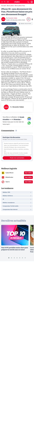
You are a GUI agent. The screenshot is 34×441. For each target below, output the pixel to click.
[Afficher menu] (2, 1)
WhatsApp (17, 119)
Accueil (3, 5)
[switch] (28, 2)
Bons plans (10, 5)
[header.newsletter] (8, 2)
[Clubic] (17, 2)
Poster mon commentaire (17, 158)
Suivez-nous (9, 23)
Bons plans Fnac (20, 5)
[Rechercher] (5, 2)
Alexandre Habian (12, 18)
